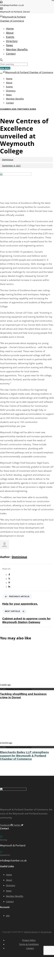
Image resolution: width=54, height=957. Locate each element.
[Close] (53, 0)
